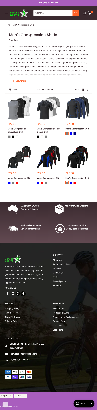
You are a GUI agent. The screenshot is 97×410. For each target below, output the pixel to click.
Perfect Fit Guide (61, 313)
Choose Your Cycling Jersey (66, 317)
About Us (57, 260)
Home (7, 25)
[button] (50, 386)
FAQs (55, 277)
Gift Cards (58, 325)
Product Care (59, 321)
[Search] (75, 13)
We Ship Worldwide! (48, 3)
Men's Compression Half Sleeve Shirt (48, 130)
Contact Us (58, 273)
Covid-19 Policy (12, 317)
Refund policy (59, 281)
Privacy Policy (12, 321)
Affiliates (57, 268)
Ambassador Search (62, 264)
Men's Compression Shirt (77, 129)
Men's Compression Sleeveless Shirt (17, 130)
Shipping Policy (12, 308)
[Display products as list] (87, 90)
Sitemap (57, 285)
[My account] (84, 13)
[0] (89, 13)
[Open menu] (6, 13)
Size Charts (58, 308)
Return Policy (11, 313)
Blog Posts (58, 330)
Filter (15, 90)
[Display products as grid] (83, 90)
